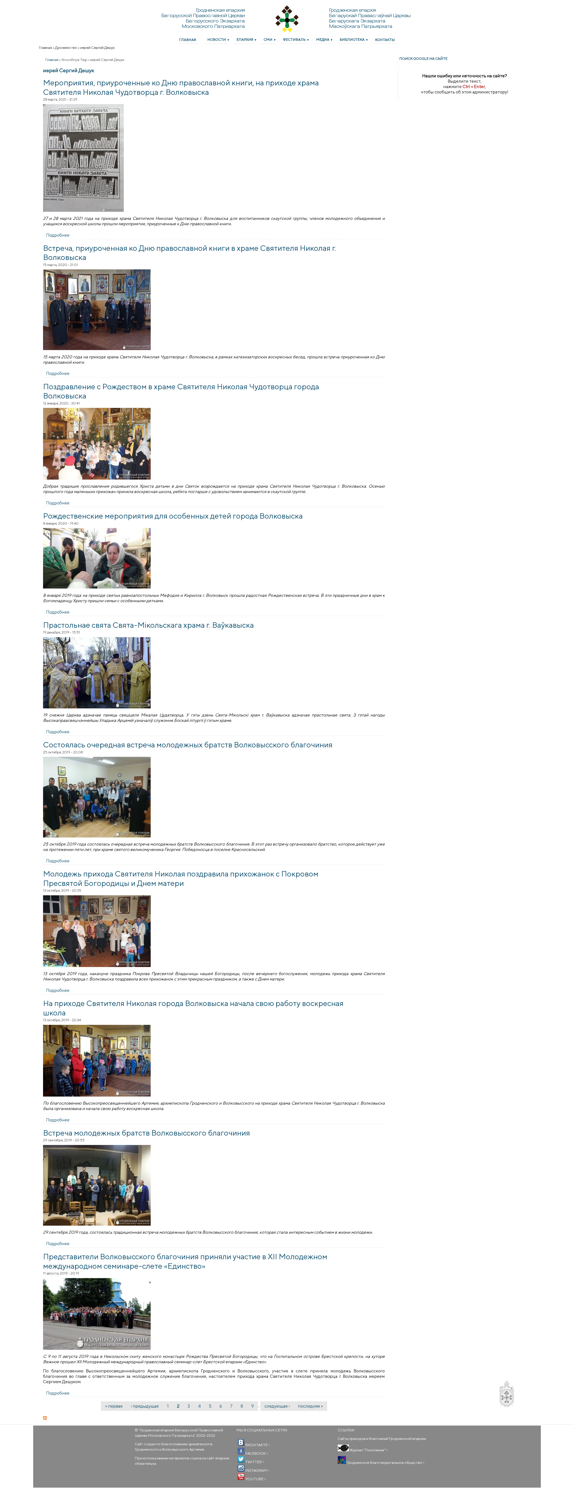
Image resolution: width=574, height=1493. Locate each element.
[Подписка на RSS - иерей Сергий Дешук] (214, 1418)
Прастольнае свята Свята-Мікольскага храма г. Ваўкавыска (148, 625)
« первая (114, 1406)
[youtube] (241, 1476)
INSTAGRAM (257, 1470)
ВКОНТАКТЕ (257, 1445)
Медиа (322, 39)
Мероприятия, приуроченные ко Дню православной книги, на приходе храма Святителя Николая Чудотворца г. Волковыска (181, 87)
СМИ (268, 39)
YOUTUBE (255, 1479)
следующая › (277, 1406)
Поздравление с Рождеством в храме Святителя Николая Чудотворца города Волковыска (181, 391)
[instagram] (241, 1468)
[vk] (241, 1442)
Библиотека (352, 39)
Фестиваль (294, 39)
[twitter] (241, 1459)
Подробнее (58, 235)
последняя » (310, 1406)
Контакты (385, 40)
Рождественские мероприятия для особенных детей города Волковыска (173, 515)
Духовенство (66, 47)
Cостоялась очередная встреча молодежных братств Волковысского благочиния (188, 744)
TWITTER (254, 1462)
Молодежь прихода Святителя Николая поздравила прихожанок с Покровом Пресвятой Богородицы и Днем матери (180, 878)
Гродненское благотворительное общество (385, 1462)
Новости (216, 39)
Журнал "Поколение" (368, 1450)
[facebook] (241, 1451)
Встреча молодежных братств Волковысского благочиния (146, 1132)
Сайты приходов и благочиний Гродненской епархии (382, 1438)
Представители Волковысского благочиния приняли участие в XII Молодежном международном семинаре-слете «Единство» (185, 1261)
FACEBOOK (256, 1453)
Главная (187, 40)
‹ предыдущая (145, 1406)
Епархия (245, 39)
